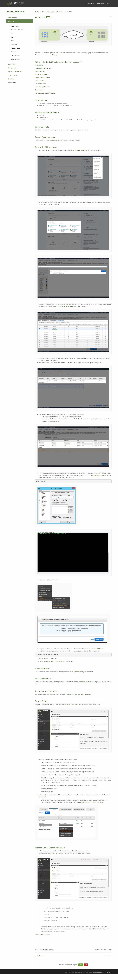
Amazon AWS (15, 48)
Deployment (12, 64)
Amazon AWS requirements (43, 68)
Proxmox (13, 52)
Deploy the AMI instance (42, 77)
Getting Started (12, 17)
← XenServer (39, 956)
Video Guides (12, 82)
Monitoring (11, 79)
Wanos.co (95, 972)
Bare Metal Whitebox (17, 30)
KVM (12, 41)
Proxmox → (108, 956)
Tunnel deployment (54, 55)
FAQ (108, 3)
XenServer (14, 44)
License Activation (40, 84)
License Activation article (83, 682)
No (86, 965)
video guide (39, 934)
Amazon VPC (43, 797)
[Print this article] (111, 17)
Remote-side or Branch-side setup (45, 93)
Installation (11, 21)
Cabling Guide (15, 26)
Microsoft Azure (15, 59)
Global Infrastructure (81, 150)
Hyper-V (13, 37)
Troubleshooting (13, 75)
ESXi (12, 33)
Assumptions (39, 65)
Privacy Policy (108, 972)
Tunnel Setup (39, 90)
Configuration (12, 68)
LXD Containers (15, 55)
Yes (80, 965)
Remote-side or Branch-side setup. (93, 802)
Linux (52, 802)
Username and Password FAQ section (79, 694)
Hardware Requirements (53, 140)
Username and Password (42, 87)
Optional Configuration (15, 71)
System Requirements (41, 74)
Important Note (40, 71)
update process (78, 672)
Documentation (89, 3)
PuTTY (96, 473)
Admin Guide (100, 3)
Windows (59, 802)
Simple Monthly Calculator (65, 306)
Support (101, 972)
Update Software (40, 80)
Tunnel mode (51, 853)
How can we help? (48, 949)
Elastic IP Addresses (98, 649)
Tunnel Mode (70, 704)
